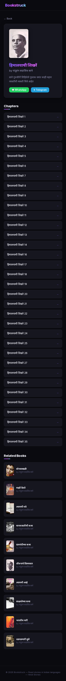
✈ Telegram (40, 90)
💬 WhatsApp (19, 90)
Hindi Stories (34, 674)
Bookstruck (15, 5)
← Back (8, 18)
